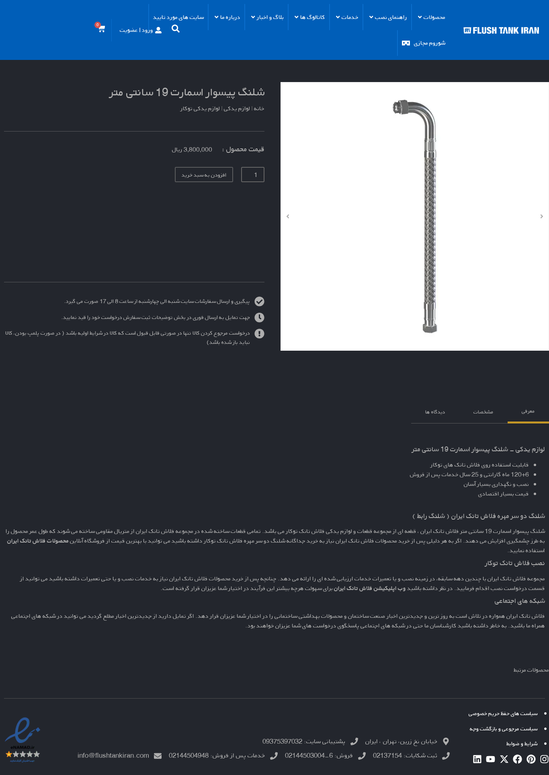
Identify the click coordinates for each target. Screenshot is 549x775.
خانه (259, 108)
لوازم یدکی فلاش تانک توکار (319, 531)
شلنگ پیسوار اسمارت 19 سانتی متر (187, 92)
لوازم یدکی (237, 108)
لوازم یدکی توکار (200, 108)
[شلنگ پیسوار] (415, 216)
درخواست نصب (509, 588)
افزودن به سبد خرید (204, 175)
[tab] (528, 412)
